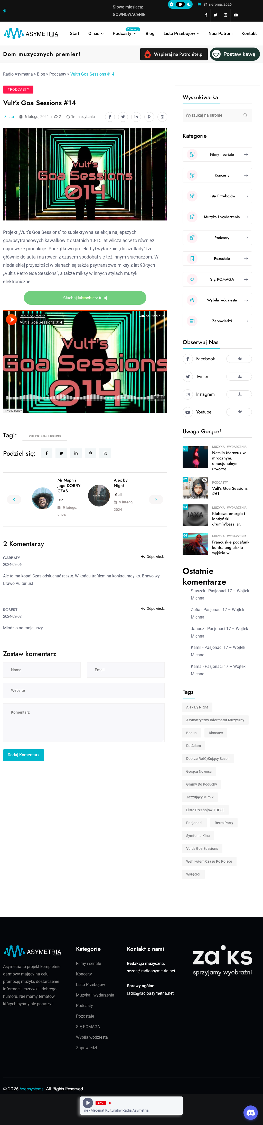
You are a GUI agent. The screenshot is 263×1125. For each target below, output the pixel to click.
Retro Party (224, 823)
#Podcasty (18, 89)
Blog (150, 33)
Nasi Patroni (220, 33)
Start (74, 33)
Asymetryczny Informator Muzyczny (215, 720)
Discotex (216, 733)
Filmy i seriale (88, 963)
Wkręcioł (193, 874)
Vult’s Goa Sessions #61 (230, 491)
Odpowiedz (155, 556)
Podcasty (125, 32)
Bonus (191, 733)
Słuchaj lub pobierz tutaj (85, 298)
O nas (93, 33)
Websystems (31, 1088)
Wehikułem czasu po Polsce (209, 861)
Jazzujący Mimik (199, 797)
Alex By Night (121, 482)
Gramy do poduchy (201, 784)
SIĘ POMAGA (88, 1026)
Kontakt (249, 33)
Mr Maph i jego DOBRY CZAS (69, 485)
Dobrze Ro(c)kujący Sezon (208, 759)
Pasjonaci (194, 823)
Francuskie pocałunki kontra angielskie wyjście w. (231, 547)
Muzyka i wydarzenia (229, 446)
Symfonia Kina (198, 836)
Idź (239, 359)
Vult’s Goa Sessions (45, 436)
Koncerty (84, 974)
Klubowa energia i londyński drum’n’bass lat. (228, 519)
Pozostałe (85, 1016)
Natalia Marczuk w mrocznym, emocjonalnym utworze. (229, 461)
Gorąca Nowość (199, 771)
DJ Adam (193, 746)
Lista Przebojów (179, 33)
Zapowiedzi (86, 1047)
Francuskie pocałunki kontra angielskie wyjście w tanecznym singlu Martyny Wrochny (50, 11)
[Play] (88, 1103)
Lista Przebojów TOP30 (205, 810)
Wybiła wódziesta (92, 1037)
